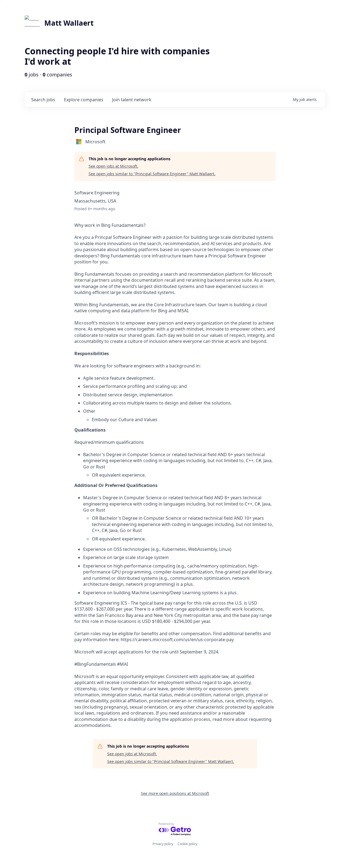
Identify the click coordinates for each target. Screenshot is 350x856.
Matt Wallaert (69, 23)
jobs (43, 100)
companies (83, 100)
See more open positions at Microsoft (175, 793)
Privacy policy (163, 844)
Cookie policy (187, 844)
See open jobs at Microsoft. (113, 166)
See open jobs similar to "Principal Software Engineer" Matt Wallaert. (152, 173)
